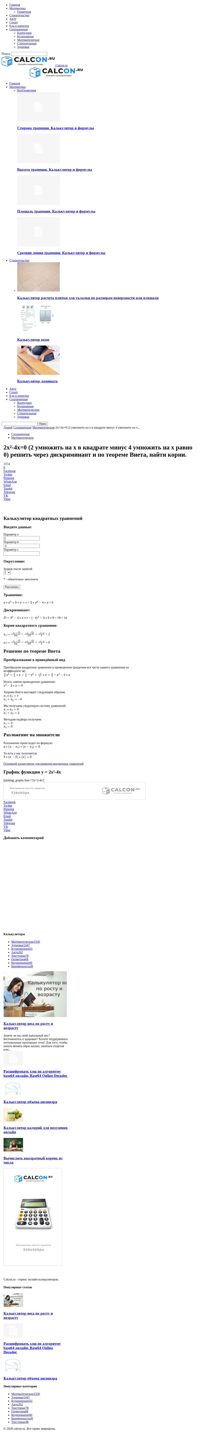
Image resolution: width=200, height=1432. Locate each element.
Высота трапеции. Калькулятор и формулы (54, 169)
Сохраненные (18, 29)
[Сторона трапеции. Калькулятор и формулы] (38, 120)
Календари (24, 33)
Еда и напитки (19, 25)
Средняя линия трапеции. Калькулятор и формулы (61, 253)
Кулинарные (25, 36)
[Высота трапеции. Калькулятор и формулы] (38, 162)
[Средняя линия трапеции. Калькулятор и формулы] (38, 245)
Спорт (13, 22)
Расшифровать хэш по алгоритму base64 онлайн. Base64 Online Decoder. (36, 1073)
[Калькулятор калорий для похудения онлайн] (13, 1120)
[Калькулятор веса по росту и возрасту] (35, 1016)
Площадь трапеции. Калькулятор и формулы (56, 211)
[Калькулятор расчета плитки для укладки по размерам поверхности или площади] (38, 290)
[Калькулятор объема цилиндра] (13, 1094)
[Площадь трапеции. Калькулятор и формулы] (38, 203)
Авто (12, 18)
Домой (8, 427)
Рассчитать (12, 587)
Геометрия (24, 11)
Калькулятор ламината (37, 381)
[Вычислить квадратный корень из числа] (13, 1150)
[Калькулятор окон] (38, 332)
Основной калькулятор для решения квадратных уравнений (44, 763)
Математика (17, 8)
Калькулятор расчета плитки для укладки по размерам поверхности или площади (88, 298)
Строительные (27, 43)
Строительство (19, 15)
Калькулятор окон (33, 340)
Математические (28, 40)
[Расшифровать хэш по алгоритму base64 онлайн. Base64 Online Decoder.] (13, 1064)
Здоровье (23, 47)
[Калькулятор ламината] (38, 373)
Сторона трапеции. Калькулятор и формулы (55, 128)
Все (19, 90)
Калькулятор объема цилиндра (30, 1102)
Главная (14, 4)
